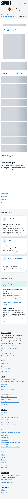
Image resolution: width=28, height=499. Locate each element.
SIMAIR (3, 386)
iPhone (11, 490)
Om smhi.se (4, 404)
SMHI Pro (12, 460)
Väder (7, 14)
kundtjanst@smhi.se (11, 346)
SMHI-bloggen (5, 369)
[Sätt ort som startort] (8, 30)
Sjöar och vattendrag (7, 389)
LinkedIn (5, 199)
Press (3, 351)
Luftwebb (12, 435)
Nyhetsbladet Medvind (8, 482)
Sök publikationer (6, 479)
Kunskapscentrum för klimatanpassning (13, 381)
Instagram (12, 422)
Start (2, 14)
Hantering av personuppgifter (10, 402)
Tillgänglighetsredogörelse (9, 397)
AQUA (11, 455)
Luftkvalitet (4, 384)
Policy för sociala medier (8, 425)
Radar (4, 321)
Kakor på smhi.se (6, 399)
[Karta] (21, 73)
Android (12, 492)
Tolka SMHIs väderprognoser (12, 224)
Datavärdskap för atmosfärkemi (10, 447)
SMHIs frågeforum (14, 353)
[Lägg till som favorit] (4, 30)
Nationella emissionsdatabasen (10, 432)
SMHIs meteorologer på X (14, 417)
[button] (20, 3)
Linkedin (12, 420)
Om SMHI (4, 366)
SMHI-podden (5, 371)
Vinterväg (12, 465)
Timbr (11, 462)
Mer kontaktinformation (8, 356)
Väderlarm (12, 467)
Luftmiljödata (5, 437)
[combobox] (18, 30)
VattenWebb (5, 440)
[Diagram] (25, 73)
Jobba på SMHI (5, 364)
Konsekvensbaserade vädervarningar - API (9, 247)
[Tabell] (17, 73)
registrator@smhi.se (11, 348)
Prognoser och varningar (8, 16)
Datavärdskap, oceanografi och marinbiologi (10, 443)
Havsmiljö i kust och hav (8, 379)
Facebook (5, 196)
